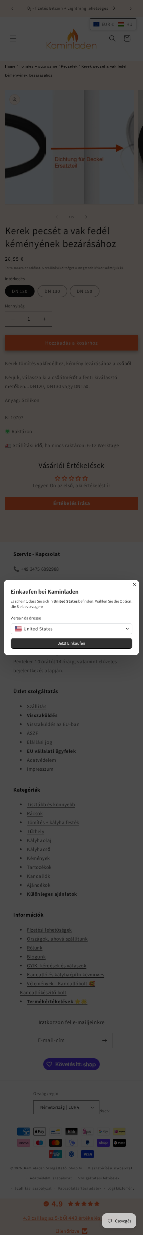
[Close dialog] (134, 584)
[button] (71, 628)
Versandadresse (26, 618)
